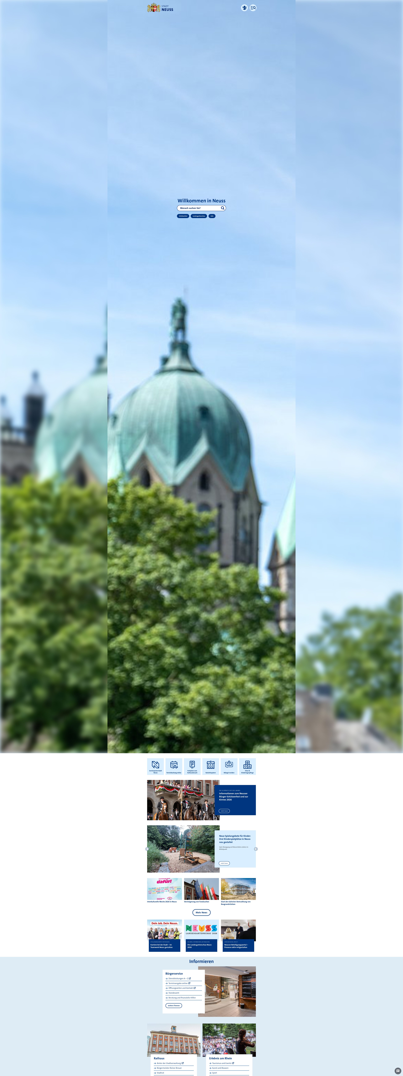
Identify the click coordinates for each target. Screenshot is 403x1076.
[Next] (256, 849)
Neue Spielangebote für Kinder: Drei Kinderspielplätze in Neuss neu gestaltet (235, 839)
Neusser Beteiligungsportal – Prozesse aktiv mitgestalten (236, 946)
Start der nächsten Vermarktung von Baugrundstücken (236, 902)
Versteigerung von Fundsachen (196, 901)
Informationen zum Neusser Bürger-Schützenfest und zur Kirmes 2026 (233, 796)
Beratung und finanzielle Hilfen (182, 997)
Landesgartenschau (199, 216)
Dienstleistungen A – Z (178, 978)
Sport (214, 1072)
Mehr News (201, 912)
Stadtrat (160, 1072)
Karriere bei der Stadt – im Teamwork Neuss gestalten (161, 946)
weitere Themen (174, 1005)
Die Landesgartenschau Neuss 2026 (199, 946)
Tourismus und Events (221, 1063)
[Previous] (147, 849)
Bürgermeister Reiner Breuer (169, 1068)
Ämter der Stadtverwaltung (169, 1063)
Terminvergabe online (178, 983)
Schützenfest (183, 216)
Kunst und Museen (220, 1068)
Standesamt (174, 993)
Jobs (212, 216)
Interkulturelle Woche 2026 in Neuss (162, 901)
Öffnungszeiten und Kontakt (181, 988)
